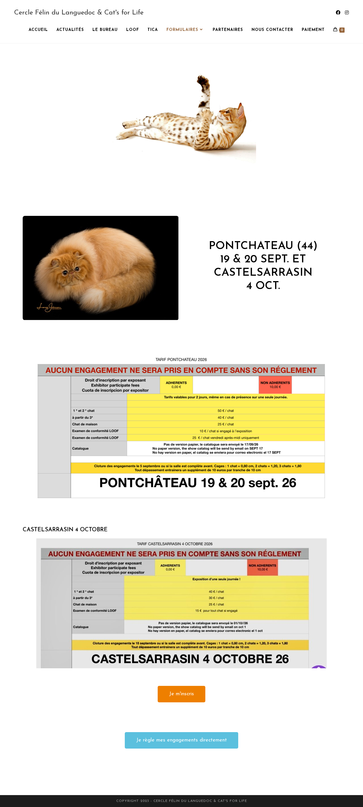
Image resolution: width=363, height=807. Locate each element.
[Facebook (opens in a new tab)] (338, 12)
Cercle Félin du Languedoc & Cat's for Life (78, 12)
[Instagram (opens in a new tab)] (347, 12)
